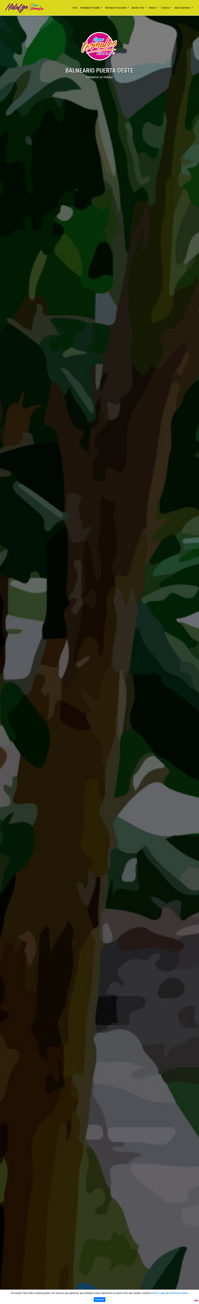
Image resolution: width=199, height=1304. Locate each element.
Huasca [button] (152, 7)
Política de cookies (178, 1293)
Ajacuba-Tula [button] (137, 7)
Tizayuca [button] (165, 7)
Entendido (99, 1299)
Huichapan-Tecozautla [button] (116, 7)
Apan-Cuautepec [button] (182, 7)
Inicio (76, 7)
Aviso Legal (159, 1293)
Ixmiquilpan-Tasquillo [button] (90, 7)
